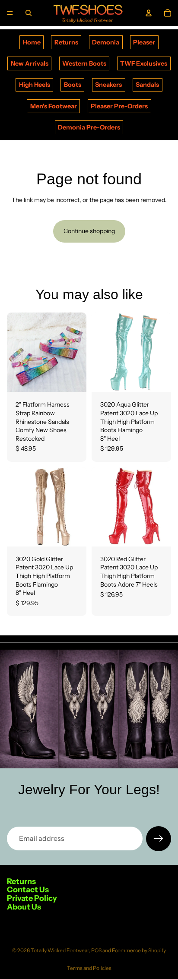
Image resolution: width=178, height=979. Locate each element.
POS (96, 950)
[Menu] (10, 13)
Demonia (105, 42)
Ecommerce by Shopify (139, 950)
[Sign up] (158, 838)
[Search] (28, 12)
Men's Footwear (53, 106)
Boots (72, 84)
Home (32, 42)
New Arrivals (29, 63)
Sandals (147, 84)
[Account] (148, 12)
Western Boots (84, 63)
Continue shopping (89, 231)
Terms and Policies (89, 968)
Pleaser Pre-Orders (119, 106)
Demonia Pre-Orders (89, 127)
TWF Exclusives (143, 63)
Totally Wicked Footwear (60, 950)
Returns (66, 42)
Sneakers (108, 84)
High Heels (34, 84)
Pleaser (144, 42)
